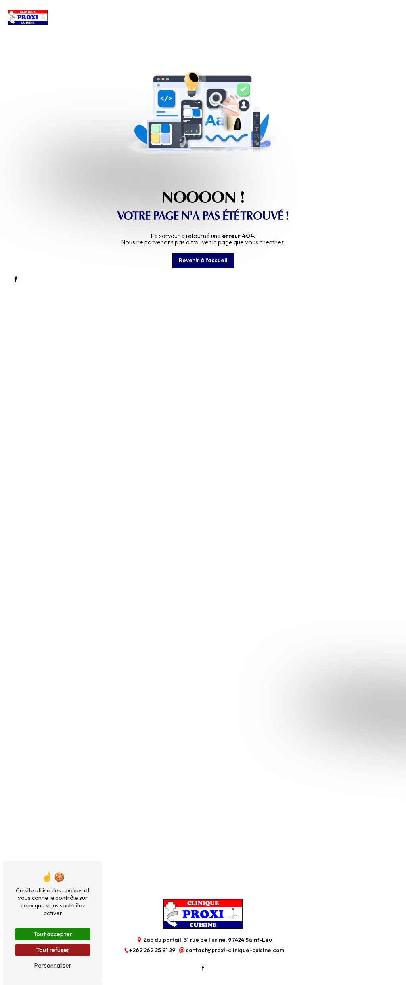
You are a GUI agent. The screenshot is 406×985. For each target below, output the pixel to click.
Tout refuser (52, 950)
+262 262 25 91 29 (153, 950)
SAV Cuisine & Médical (284, 18)
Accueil (56, 18)
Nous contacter (333, 18)
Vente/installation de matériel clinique (213, 18)
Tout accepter (52, 934)
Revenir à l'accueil (203, 260)
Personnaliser (52, 965)
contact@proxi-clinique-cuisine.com (234, 950)
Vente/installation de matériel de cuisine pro (119, 18)
